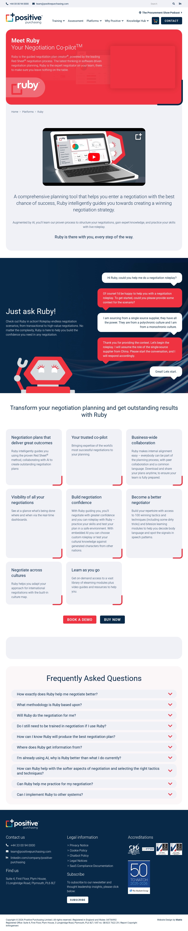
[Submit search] (173, 3)
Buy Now (112, 619)
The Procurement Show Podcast (161, 12)
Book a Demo (79, 619)
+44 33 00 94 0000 (23, 845)
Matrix (179, 919)
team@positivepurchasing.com (31, 851)
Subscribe (77, 900)
